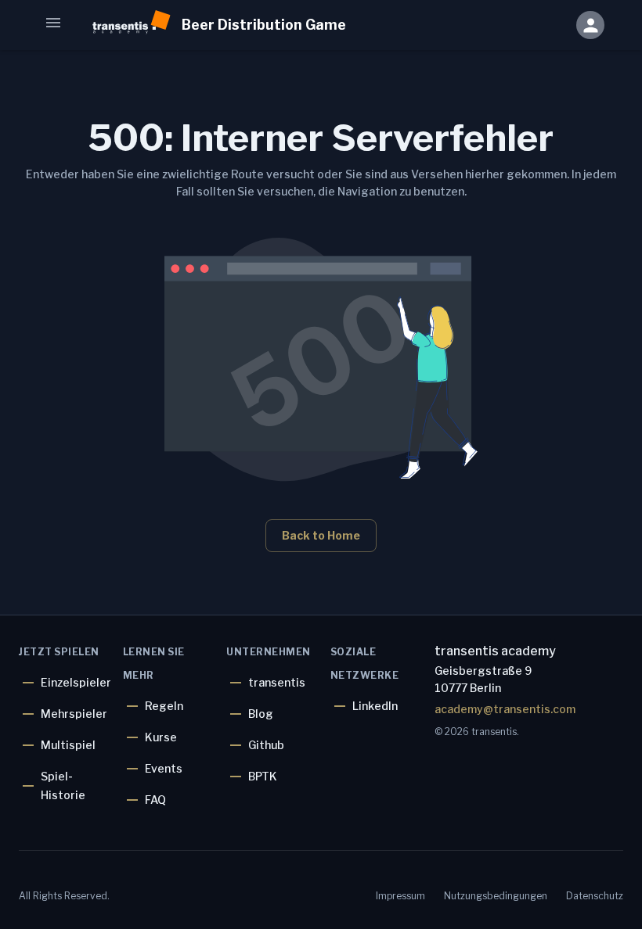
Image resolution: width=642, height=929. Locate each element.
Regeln (164, 705)
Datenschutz (594, 896)
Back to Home (321, 535)
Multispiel (68, 744)
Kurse (161, 737)
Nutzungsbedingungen (495, 896)
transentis (276, 682)
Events (163, 768)
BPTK (262, 776)
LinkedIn (375, 705)
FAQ (155, 799)
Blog (260, 713)
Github (266, 744)
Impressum (400, 896)
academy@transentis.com (503, 709)
